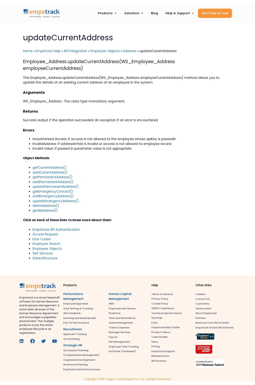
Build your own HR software (212, 322)
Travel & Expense (119, 327)
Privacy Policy (159, 299)
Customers (202, 303)
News (154, 342)
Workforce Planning (75, 364)
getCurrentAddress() (49, 167)
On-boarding (71, 339)
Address (129, 51)
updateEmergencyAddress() (55, 201)
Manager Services (119, 332)
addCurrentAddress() (49, 172)
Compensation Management (81, 355)
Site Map (156, 318)
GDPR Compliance (162, 308)
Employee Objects (105, 51)
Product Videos (160, 332)
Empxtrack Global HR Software (214, 327)
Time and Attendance (122, 318)
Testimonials (203, 308)
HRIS (111, 303)
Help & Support (178, 13)
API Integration (75, 51)
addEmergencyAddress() (53, 196)
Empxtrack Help (48, 51)
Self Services (42, 253)
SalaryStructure (44, 258)
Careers (200, 294)
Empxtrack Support (163, 351)
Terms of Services (162, 294)
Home (27, 51)
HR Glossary (158, 361)
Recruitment (72, 329)
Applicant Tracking (75, 334)
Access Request (45, 234)
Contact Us (202, 299)
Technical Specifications (166, 313)
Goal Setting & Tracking (78, 308)
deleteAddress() (45, 205)
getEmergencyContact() (52, 191)
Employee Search (46, 244)
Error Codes (41, 239)
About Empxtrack (206, 313)
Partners (200, 318)
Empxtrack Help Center (165, 327)
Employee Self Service (122, 308)
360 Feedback (72, 313)
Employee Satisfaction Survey (81, 369)
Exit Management (119, 342)
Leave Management (121, 322)
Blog (154, 13)
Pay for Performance (76, 322)
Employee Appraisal (75, 303)
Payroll (113, 337)
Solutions (131, 13)
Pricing (155, 346)
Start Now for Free (215, 13)
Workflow (115, 313)
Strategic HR (72, 345)
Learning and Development (79, 318)
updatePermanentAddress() (55, 186)
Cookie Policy (159, 303)
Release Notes (160, 356)
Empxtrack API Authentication (56, 229)
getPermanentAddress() (52, 177)
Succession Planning (75, 350)
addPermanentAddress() (52, 182)
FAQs (154, 322)
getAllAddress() (45, 210)
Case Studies (159, 337)
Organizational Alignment (79, 360)
